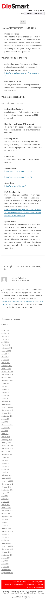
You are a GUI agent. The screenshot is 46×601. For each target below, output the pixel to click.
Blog (36, 10)
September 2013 (7, 454)
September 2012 (7, 490)
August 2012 (5, 493)
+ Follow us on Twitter (35, 587)
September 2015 (7, 416)
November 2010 (7, 531)
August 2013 (5, 457)
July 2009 (4, 561)
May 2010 (4, 537)
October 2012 (6, 487)
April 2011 (5, 525)
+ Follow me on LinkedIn (34, 585)
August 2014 (5, 428)
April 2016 (5, 395)
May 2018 (4, 339)
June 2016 (4, 389)
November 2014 (7, 425)
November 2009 (7, 549)
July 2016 (4, 386)
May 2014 (4, 434)
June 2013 (4, 463)
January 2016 (6, 404)
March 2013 (5, 472)
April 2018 (5, 342)
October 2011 (6, 513)
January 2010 (6, 543)
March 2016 (5, 398)
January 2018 (6, 351)
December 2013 (7, 445)
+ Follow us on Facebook (14, 585)
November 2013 (7, 448)
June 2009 (4, 564)
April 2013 (5, 469)
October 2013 (6, 451)
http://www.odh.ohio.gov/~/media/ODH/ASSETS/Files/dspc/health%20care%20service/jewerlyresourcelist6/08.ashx (22, 212)
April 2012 (5, 502)
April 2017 (5, 360)
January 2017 (6, 369)
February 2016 (6, 401)
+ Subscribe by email (35, 582)
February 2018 (6, 348)
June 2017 (4, 354)
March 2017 (5, 363)
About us (6, 591)
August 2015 (5, 419)
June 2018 (4, 336)
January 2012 (6, 508)
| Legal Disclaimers (29, 593)
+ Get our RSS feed (19, 582)
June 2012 (4, 499)
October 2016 (6, 377)
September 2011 (7, 516)
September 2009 (7, 555)
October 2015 (6, 413)
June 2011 (4, 522)
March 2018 (5, 345)
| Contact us (13, 591)
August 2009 (5, 558)
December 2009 (7, 546)
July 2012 (4, 496)
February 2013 (6, 475)
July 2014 (4, 431)
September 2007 (7, 573)
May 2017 (4, 357)
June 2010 (4, 534)
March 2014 (5, 437)
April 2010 (5, 540)
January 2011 (6, 528)
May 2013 (4, 466)
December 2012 (7, 481)
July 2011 (4, 519)
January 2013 (6, 478)
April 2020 (5, 333)
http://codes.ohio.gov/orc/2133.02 (18, 171)
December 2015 (7, 407)
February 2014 (6, 439)
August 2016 (5, 383)
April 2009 (5, 567)
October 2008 (6, 570)
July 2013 (4, 460)
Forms (42, 10)
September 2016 (7, 380)
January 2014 (6, 442)
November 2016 (7, 374)
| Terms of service (24, 591)
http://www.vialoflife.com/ (15, 186)
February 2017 (6, 366)
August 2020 (5, 330)
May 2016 (4, 392)
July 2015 (4, 422)
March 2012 (5, 505)
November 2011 (7, 510)
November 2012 (7, 484)
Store (30, 10)
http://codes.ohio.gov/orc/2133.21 (18, 177)
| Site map (40, 593)
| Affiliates (18, 593)
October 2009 (6, 552)
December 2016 (7, 371)
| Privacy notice (36, 591)
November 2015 (7, 410)
